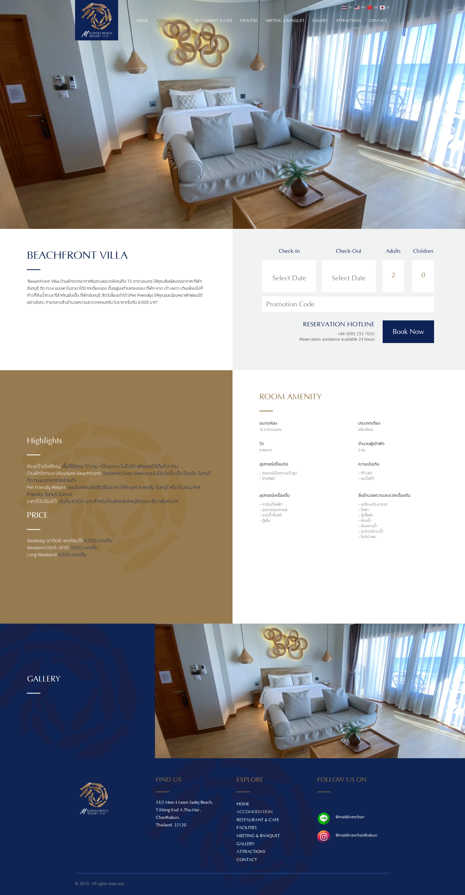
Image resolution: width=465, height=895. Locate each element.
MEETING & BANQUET (258, 835)
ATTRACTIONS (251, 851)
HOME (243, 804)
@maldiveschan (350, 816)
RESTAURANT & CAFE (258, 819)
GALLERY (246, 843)
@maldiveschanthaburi (356, 835)
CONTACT (247, 859)
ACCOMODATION (255, 811)
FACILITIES (247, 827)
